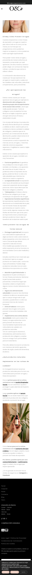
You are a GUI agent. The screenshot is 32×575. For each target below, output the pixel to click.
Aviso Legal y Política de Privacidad (13, 538)
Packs (3, 491)
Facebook (6, 475)
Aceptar (5, 572)
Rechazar (14, 572)
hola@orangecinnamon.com (17, 3)
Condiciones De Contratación (11, 541)
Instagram (22, 473)
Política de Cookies (8, 544)
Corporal (4, 489)
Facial (3, 486)
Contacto (4, 494)
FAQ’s (3, 500)
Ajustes (23, 572)
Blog (2, 497)
